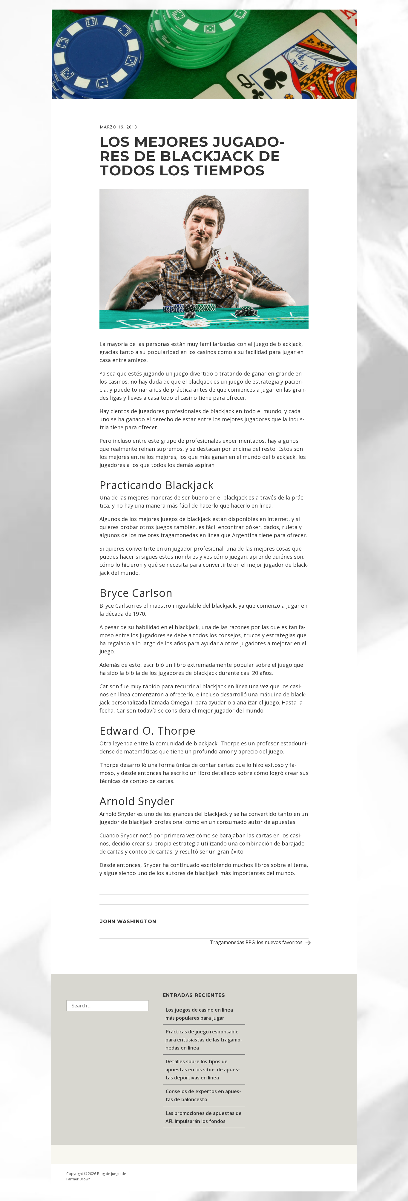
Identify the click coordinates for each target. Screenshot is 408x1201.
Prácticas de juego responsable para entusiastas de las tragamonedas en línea (203, 1039)
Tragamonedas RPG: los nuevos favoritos (257, 942)
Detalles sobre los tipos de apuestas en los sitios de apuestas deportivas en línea (202, 1069)
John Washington (128, 921)
